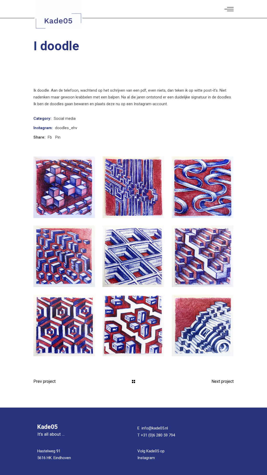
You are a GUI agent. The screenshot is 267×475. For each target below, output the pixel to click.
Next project (222, 381)
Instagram (146, 457)
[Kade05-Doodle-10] (202, 325)
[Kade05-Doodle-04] (64, 256)
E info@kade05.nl (152, 428)
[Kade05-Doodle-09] (133, 325)
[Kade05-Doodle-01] (64, 187)
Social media (65, 118)
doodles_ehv (66, 128)
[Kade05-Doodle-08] (64, 325)
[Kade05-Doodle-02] (133, 187)
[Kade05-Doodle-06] (133, 256)
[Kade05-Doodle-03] (202, 187)
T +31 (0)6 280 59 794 (156, 435)
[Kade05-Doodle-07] (202, 256)
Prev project (44, 381)
